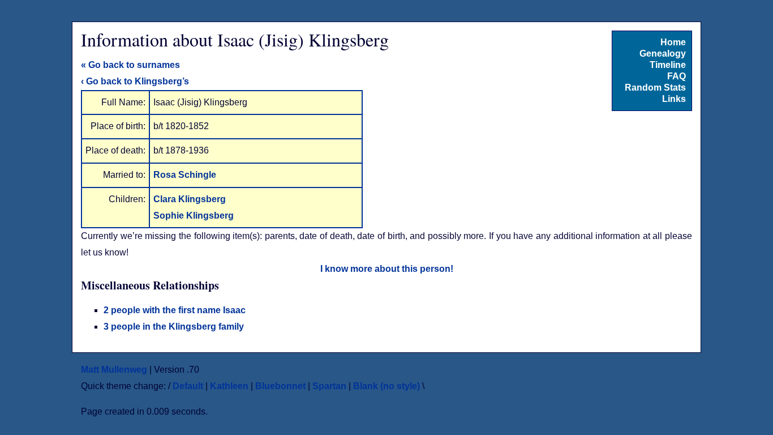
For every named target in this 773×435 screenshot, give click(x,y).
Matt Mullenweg (114, 369)
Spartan (329, 386)
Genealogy (662, 53)
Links (674, 99)
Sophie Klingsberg (193, 215)
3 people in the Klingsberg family (174, 326)
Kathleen (229, 386)
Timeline (668, 65)
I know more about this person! (386, 269)
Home (673, 42)
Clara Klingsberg (189, 199)
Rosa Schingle (184, 175)
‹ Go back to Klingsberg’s (135, 81)
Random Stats (655, 87)
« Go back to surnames (130, 65)
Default (188, 386)
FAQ (676, 76)
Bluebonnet (280, 386)
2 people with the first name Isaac (175, 310)
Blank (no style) (386, 386)
